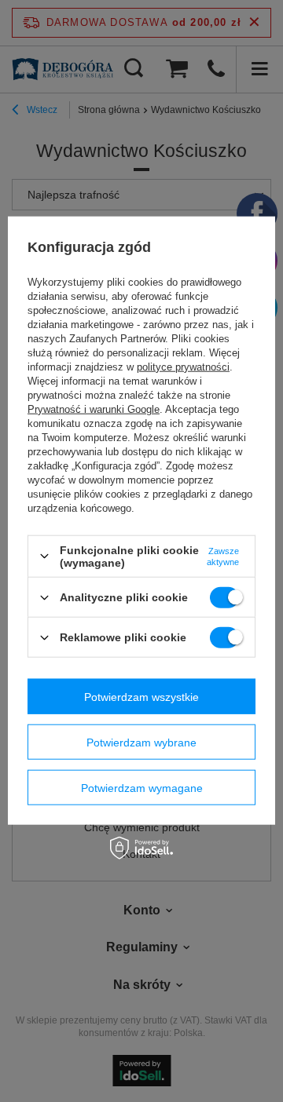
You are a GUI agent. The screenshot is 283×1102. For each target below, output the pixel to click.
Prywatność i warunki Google (94, 409)
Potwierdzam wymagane (142, 787)
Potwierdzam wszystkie (141, 696)
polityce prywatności (183, 367)
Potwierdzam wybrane (141, 741)
